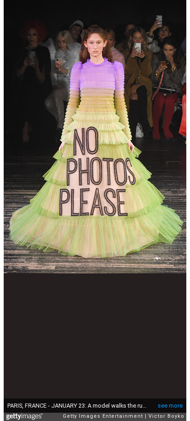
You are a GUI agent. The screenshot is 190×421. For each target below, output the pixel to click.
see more (170, 405)
